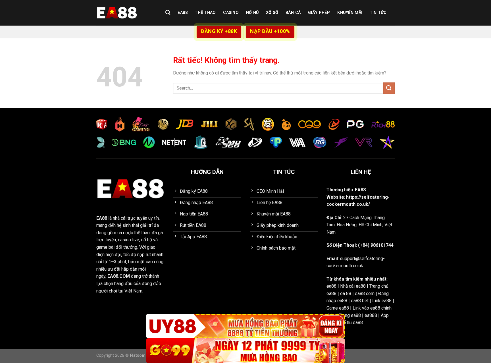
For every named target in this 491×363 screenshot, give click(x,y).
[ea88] (124, 13)
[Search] (168, 12)
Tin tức (378, 12)
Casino (231, 12)
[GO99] (245, 350)
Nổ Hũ (252, 12)
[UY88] (245, 326)
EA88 (183, 12)
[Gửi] (389, 88)
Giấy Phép (319, 12)
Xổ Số (272, 12)
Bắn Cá (293, 12)
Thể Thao (205, 12)
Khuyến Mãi (349, 12)
